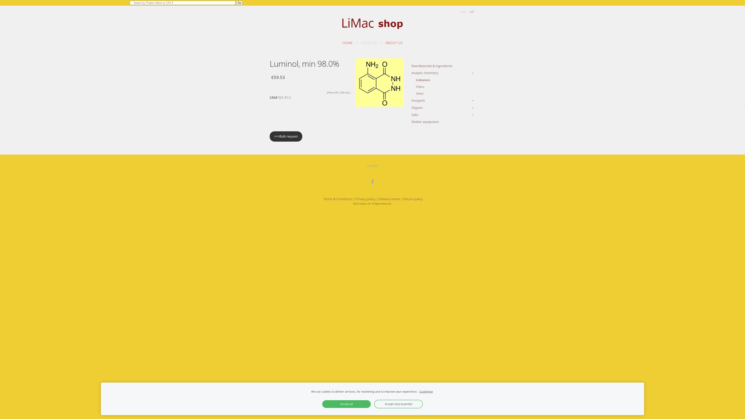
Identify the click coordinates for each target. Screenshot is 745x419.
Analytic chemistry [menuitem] (424, 73)
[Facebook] (372, 181)
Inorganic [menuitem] (418, 100)
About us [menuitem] (394, 43)
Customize (426, 391)
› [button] (473, 73)
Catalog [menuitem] (369, 43)
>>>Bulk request (286, 136)
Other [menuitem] (420, 93)
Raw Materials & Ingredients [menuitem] (431, 66)
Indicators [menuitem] (423, 80)
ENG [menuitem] (463, 12)
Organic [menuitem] (417, 108)
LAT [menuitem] (472, 12)
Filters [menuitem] (420, 87)
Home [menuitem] (347, 43)
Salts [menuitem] (414, 115)
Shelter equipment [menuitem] (425, 122)
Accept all (346, 404)
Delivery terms (389, 199)
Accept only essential (398, 404)
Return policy (413, 199)
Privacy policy (365, 199)
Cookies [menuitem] (372, 166)
